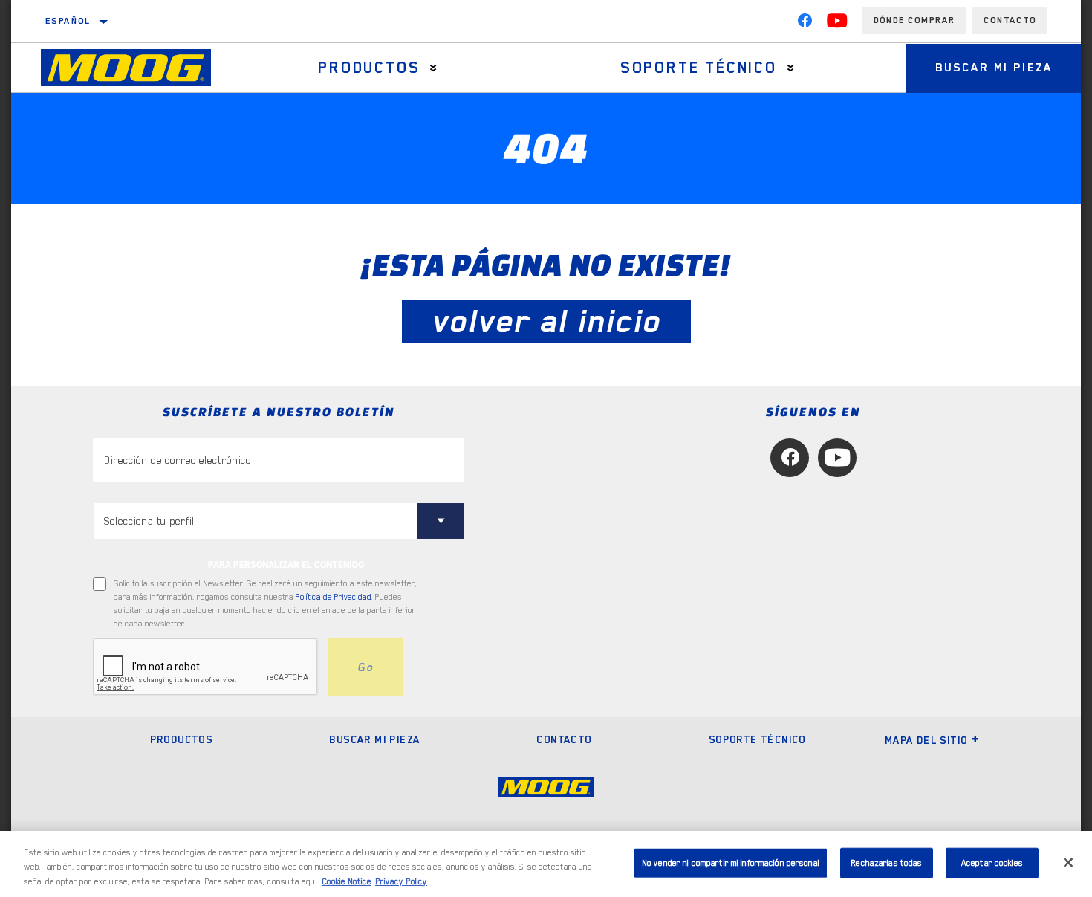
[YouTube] (837, 24)
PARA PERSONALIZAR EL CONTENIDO (286, 565)
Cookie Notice (346, 882)
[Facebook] (804, 24)
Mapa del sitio (926, 740)
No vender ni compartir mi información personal (730, 862)
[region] (546, 864)
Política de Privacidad (333, 597)
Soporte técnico (698, 68)
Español (68, 21)
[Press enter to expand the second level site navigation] (433, 68)
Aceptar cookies (992, 862)
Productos (369, 68)
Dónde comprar (914, 20)
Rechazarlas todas (886, 862)
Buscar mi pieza (994, 67)
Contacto (1010, 20)
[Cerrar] (1068, 862)
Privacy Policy (401, 882)
